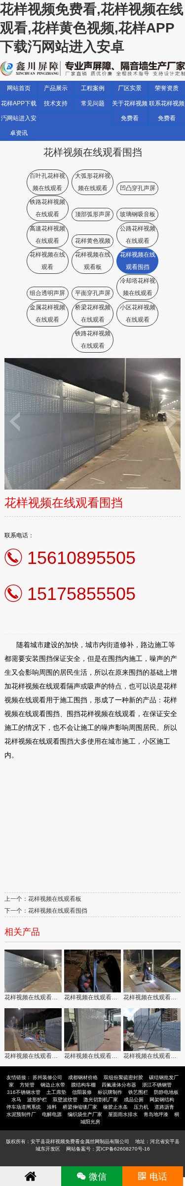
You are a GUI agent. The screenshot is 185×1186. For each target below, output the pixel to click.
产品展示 (56, 88)
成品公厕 (134, 1099)
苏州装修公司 (47, 1077)
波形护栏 (37, 1099)
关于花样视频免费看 (130, 111)
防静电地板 (166, 1092)
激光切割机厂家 (100, 1099)
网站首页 (19, 88)
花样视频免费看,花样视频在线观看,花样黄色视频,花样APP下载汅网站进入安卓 (92, 27)
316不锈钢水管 (23, 1092)
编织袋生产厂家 (85, 1114)
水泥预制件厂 (21, 1114)
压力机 (141, 1107)
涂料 (52, 1107)
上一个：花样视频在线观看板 (42, 898)
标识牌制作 (110, 1092)
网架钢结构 (161, 1099)
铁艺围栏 (138, 1092)
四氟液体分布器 (119, 1084)
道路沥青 (164, 1107)
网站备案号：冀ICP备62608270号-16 (108, 1149)
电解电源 (52, 1114)
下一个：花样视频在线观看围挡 (45, 910)
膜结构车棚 (83, 1084)
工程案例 (93, 88)
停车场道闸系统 (23, 1107)
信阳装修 (82, 1092)
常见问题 (93, 103)
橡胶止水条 (115, 1107)
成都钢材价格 (83, 1077)
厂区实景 (130, 88)
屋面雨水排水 (123, 1114)
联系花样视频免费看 (167, 111)
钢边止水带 (52, 1084)
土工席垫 (56, 1092)
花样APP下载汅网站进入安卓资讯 (19, 118)
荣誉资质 (167, 88)
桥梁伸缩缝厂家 (80, 1107)
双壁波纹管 (65, 1099)
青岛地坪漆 (156, 1114)
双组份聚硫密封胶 (123, 1077)
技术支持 (56, 103)
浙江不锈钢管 (157, 1084)
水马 (16, 1099)
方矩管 (27, 1084)
